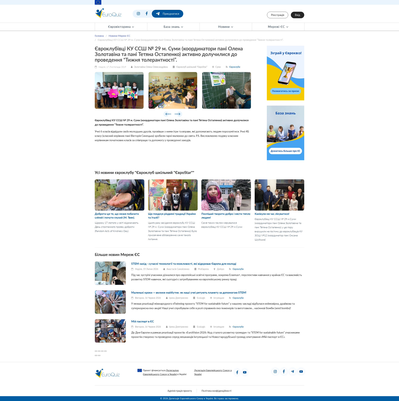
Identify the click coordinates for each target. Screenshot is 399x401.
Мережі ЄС (277, 26)
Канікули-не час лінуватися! (272, 213)
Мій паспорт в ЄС (142, 321)
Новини (224, 26)
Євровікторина (120, 26)
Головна (99, 35)
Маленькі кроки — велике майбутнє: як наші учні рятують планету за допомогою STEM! (188, 292)
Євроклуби (234, 67)
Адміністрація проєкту (180, 390)
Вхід (297, 15)
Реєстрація (277, 15)
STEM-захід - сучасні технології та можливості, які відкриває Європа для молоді (183, 263)
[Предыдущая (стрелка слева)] (96, 355)
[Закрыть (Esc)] (96, 351)
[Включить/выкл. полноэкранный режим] (102, 351)
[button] (167, 114)
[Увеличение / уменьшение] (105, 351)
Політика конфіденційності (216, 390)
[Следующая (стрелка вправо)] (99, 355)
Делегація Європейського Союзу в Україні (213, 372)
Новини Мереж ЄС (119, 35)
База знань (172, 26)
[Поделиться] (99, 351)
